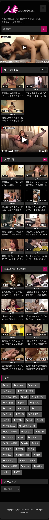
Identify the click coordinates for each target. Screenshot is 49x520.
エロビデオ (39, 397)
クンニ (23, 403)
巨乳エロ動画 (11, 443)
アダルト (9, 391)
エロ (26, 397)
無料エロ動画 (24, 455)
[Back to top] (41, 512)
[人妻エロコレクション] (20, 10)
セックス (9, 408)
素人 (7, 472)
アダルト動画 (11, 397)
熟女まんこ (10, 460)
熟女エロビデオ (28, 460)
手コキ (8, 449)
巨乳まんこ (35, 437)
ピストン (24, 408)
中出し (19, 420)
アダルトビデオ (26, 391)
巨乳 (22, 437)
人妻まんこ (10, 426)
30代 (7, 385)
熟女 (38, 455)
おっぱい (20, 385)
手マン (21, 449)
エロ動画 (9, 403)
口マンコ (9, 437)
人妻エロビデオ (28, 426)
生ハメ (27, 466)
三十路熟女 (35, 414)
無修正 (8, 455)
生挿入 (39, 466)
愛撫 (36, 443)
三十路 (21, 414)
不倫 (7, 420)
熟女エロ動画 (11, 466)
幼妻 (26, 443)
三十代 (8, 414)
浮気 (32, 449)
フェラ (37, 408)
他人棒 (41, 431)
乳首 (31, 420)
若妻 (18, 472)
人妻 (41, 420)
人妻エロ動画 (11, 431)
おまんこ (35, 385)
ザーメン (36, 403)
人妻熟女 (27, 431)
